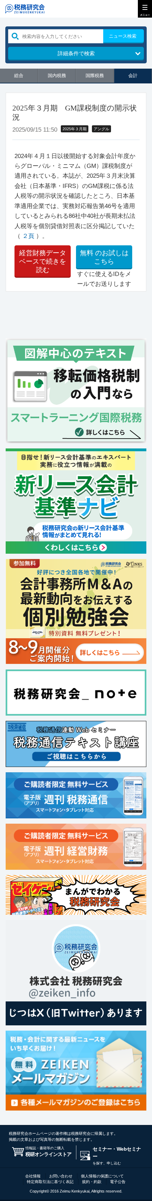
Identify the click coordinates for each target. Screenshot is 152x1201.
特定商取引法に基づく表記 (50, 1182)
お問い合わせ (60, 1176)
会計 (133, 75)
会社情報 (33, 1176)
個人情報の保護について (102, 1176)
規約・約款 (91, 1182)
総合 (18, 75)
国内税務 (57, 75)
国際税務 (95, 75)
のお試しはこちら (104, 257)
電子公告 (117, 1182)
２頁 (28, 236)
